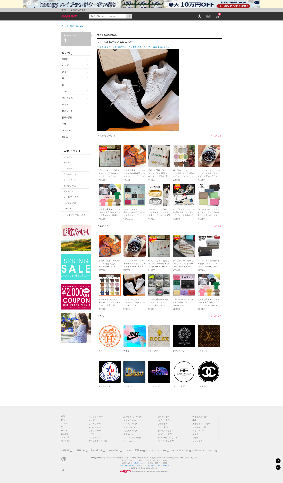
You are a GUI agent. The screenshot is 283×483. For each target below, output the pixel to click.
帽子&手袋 (65, 441)
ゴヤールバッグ (130, 441)
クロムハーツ (179, 351)
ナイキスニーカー (200, 417)
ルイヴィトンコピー (201, 424)
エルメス (102, 351)
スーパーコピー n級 (157, 450)
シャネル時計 (95, 431)
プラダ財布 (163, 424)
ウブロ (92, 434)
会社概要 (65, 450)
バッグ (64, 423)
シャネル (202, 386)
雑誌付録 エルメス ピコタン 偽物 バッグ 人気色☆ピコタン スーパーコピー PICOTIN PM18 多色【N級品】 (184, 176)
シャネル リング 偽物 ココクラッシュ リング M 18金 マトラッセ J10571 (159, 212)
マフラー (196, 434)
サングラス (197, 441)
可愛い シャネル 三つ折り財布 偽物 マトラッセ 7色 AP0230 (183, 302)
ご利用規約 (80, 450)
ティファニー (198, 431)
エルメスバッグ (130, 431)
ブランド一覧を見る (76, 214)
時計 (63, 416)
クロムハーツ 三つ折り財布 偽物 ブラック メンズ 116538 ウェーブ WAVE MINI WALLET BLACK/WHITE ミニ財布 (209, 267)
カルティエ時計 (96, 427)
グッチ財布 (163, 427)
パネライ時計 (95, 437)
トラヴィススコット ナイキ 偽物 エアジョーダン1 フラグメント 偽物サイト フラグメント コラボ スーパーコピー (184, 215)
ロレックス (153, 351)
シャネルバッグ (130, 424)
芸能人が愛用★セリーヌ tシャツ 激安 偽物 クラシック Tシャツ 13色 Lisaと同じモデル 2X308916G (109, 215)
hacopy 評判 (113, 450)
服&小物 (64, 434)
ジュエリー (66, 437)
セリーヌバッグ (130, 427)
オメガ (92, 420)
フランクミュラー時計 (98, 441)
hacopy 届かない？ (180, 450)
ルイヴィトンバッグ (132, 417)
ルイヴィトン (203, 351)
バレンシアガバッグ (132, 437)
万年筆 (195, 437)
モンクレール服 (199, 427)
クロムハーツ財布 (166, 431)
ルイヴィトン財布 (166, 441)
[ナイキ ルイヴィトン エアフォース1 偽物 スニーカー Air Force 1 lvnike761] (138, 129)
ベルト (64, 430)
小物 (194, 420)
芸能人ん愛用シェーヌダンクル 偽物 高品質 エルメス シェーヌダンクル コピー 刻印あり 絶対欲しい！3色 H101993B (134, 176)
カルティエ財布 (165, 434)
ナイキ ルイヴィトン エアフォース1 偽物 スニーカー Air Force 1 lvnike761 (133, 47)
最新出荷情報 (96, 450)
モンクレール (104, 386)
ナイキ (126, 351)
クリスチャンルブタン (133, 420)
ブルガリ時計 (95, 424)
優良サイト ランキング (204, 450)
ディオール (128, 386)
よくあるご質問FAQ (134, 450)
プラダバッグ (129, 434)
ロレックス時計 (96, 417)
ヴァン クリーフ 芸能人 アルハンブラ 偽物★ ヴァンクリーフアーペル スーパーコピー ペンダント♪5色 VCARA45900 (110, 176)
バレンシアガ (179, 386)
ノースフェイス (155, 386)
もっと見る (216, 136)
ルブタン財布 (164, 420)
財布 (63, 420)
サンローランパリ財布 (168, 437)
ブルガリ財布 (164, 417)
